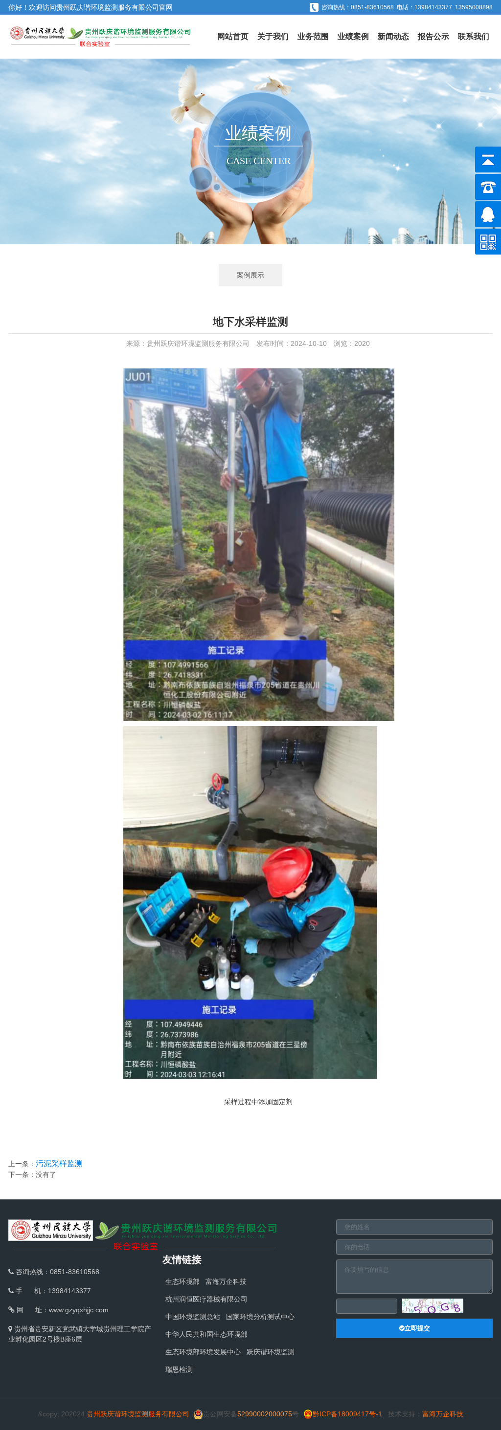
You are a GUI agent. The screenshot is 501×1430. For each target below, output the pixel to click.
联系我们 (473, 36)
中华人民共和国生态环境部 (206, 1334)
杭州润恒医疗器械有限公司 (206, 1299)
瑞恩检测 (179, 1369)
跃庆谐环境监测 (271, 1352)
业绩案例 (353, 36)
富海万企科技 (226, 1281)
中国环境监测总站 (192, 1317)
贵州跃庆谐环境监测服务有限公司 (107, 7)
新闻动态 (393, 36)
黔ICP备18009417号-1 (347, 1414)
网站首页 (233, 36)
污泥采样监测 (59, 1163)
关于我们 (273, 36)
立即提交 (417, 1328)
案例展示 (250, 275)
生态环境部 (182, 1281)
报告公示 (433, 36)
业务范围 (313, 36)
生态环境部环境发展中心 (203, 1352)
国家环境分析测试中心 (260, 1317)
